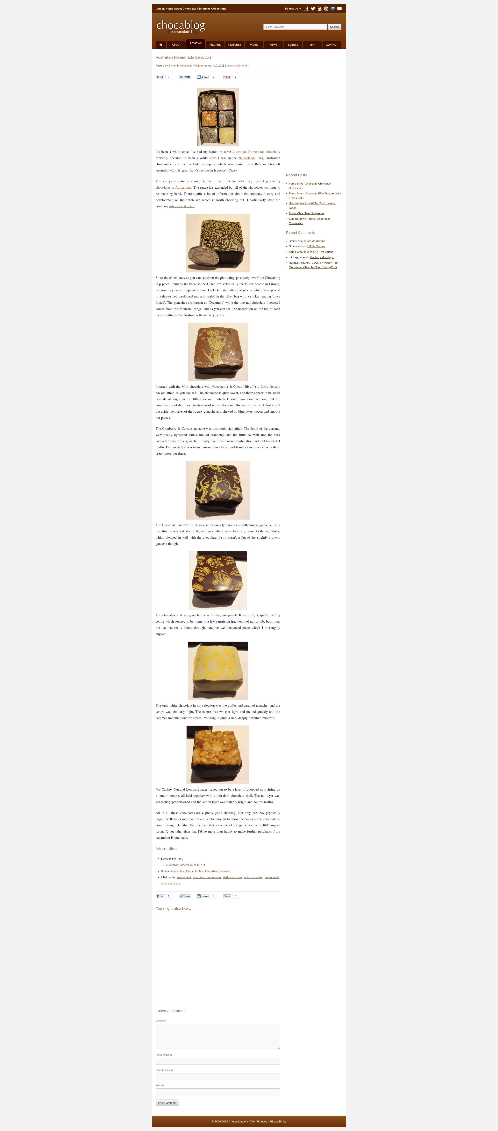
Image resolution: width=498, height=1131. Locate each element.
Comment (161, 1020)
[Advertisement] (218, 952)
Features (234, 44)
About (176, 44)
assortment (184, 877)
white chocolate (220, 871)
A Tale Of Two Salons (320, 251)
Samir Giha (296, 251)
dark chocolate (182, 871)
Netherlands (246, 157)
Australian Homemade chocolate (255, 151)
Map (312, 44)
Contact (332, 44)
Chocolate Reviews (192, 65)
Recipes (215, 44)
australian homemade (207, 877)
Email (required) (164, 1070)
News (273, 44)
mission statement (182, 206)
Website (160, 1085)
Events (293, 44)
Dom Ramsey (258, 1121)
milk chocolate (201, 871)
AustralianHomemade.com (182, 864)
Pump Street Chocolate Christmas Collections (196, 8)
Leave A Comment (238, 65)
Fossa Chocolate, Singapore (306, 213)
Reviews (196, 43)
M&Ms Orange (316, 240)
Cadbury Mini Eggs (322, 257)
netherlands (272, 877)
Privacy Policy (277, 1121)
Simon (172, 65)
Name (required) (164, 1054)
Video (254, 44)
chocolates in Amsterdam (174, 187)
